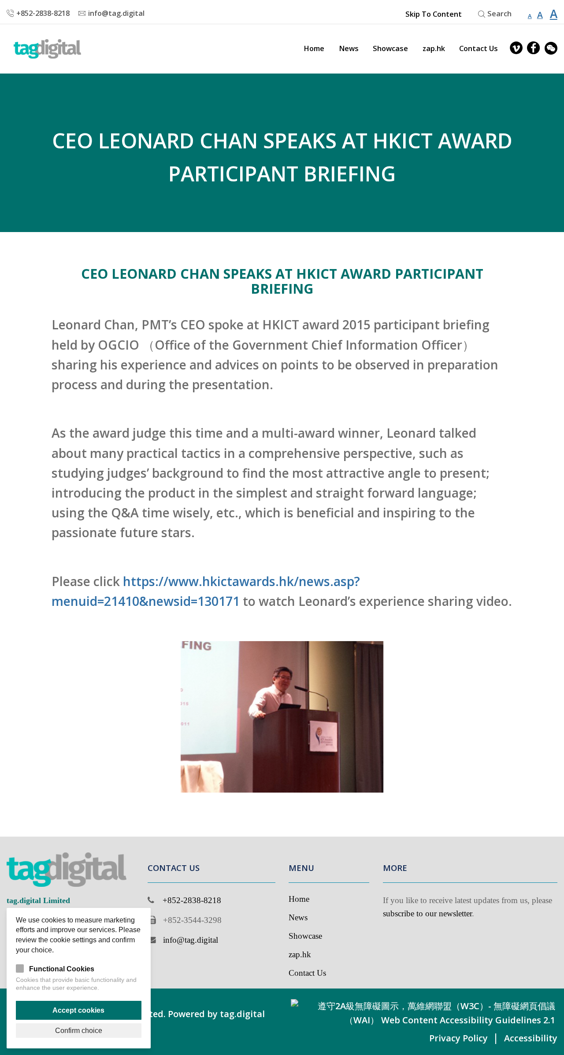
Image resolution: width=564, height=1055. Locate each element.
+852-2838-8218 (192, 900)
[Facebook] (533, 48)
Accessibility (530, 1038)
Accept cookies (78, 1010)
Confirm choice (78, 1030)
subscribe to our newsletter (427, 913)
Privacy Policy (458, 1038)
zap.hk (434, 48)
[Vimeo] (516, 48)
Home (314, 48)
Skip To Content (433, 14)
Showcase (390, 48)
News (349, 48)
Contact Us (478, 48)
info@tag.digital (190, 939)
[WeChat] (551, 48)
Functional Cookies (61, 969)
